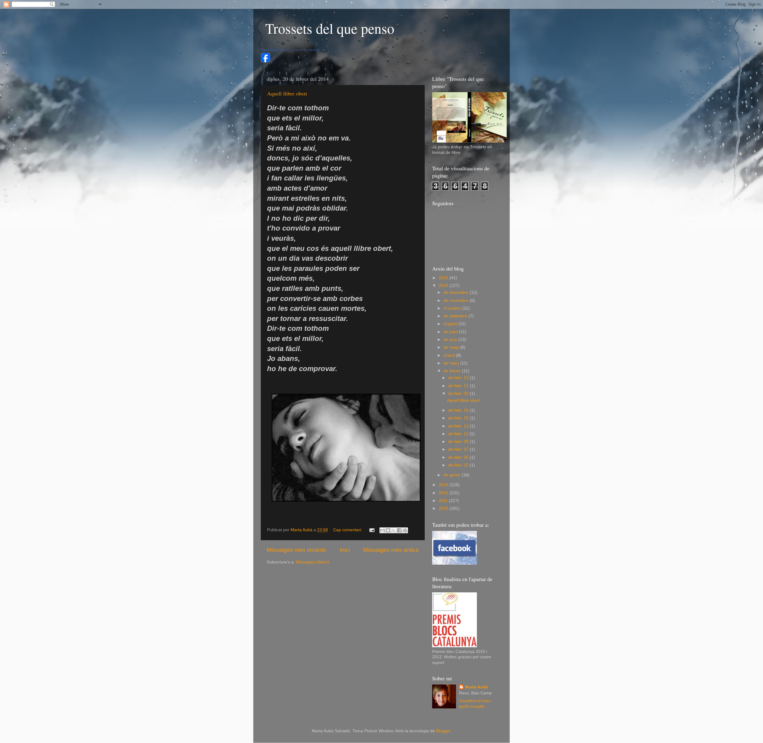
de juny (450, 339)
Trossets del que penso (329, 28)
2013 (444, 485)
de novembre (456, 300)
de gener (452, 475)
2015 (444, 278)
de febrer (452, 371)
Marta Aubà (476, 687)
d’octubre (452, 308)
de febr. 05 (459, 457)
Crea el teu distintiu (306, 50)
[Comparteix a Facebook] (399, 530)
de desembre (456, 292)
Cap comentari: (348, 530)
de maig (451, 347)
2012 (444, 493)
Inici (345, 550)
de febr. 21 (459, 386)
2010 (444, 508)
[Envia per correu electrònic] (382, 530)
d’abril (449, 355)
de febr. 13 (459, 426)
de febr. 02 (459, 465)
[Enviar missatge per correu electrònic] (371, 530)
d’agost (450, 324)
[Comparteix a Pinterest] (405, 530)
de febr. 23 (459, 378)
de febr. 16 (459, 410)
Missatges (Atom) (312, 562)
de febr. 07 (459, 449)
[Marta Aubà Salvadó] (265, 61)
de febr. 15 (459, 418)
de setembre (456, 316)
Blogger (443, 731)
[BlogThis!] (388, 530)
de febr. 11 (458, 434)
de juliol (451, 332)
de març (451, 363)
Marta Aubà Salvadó (275, 50)
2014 (444, 285)
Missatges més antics (391, 550)
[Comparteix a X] (394, 530)
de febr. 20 (459, 393)
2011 (444, 500)
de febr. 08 (459, 441)
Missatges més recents (296, 550)
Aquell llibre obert (287, 93)
